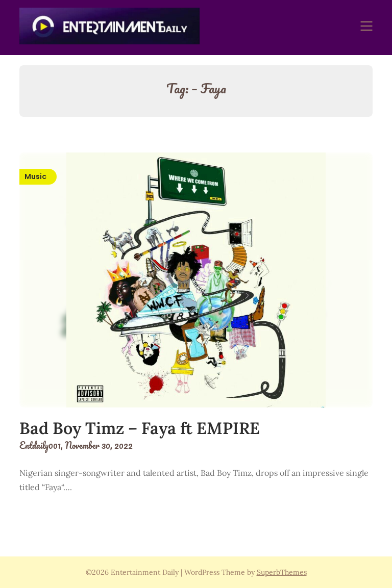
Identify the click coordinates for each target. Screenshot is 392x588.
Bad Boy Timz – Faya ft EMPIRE (139, 428)
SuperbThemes (282, 572)
